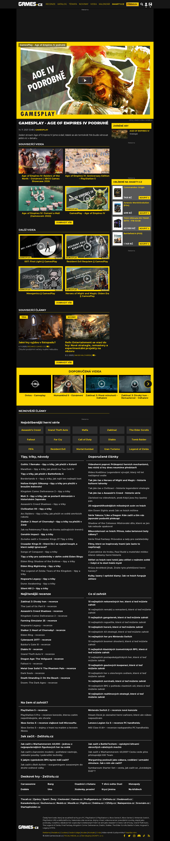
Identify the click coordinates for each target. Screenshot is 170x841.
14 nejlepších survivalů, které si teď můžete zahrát (117, 681)
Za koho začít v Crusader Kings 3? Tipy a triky (47, 539)
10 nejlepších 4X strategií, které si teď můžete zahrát (118, 632)
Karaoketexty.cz (30, 803)
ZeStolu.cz (109, 799)
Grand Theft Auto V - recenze (38, 654)
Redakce (55, 833)
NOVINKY (83, 4)
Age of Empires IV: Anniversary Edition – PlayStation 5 (87, 177)
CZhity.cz (110, 803)
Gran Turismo (112, 449)
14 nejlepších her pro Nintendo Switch (110, 636)
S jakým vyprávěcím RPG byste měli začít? (45, 760)
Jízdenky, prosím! (85, 789)
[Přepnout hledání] (142, 4)
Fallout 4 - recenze (31, 663)
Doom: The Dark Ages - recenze (39, 682)
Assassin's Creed (31, 430)
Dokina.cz (98, 803)
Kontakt (91, 833)
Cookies (64, 833)
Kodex (84, 833)
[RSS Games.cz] (149, 836)
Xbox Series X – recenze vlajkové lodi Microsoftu (48, 723)
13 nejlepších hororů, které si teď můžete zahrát (115, 627)
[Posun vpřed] (148, 384)
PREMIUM (132, 4)
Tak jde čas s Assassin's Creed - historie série (114, 493)
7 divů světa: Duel (112, 784)
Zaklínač (112, 430)
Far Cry (58, 439)
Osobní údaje (74, 833)
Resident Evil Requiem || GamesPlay (87, 261)
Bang (51, 784)
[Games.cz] (30, 4)
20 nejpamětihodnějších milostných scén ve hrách (117, 505)
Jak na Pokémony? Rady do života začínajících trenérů (52, 529)
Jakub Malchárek (83, 355)
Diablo (112, 439)
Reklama (46, 833)
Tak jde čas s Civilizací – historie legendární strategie (118, 488)
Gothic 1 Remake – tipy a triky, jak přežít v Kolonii (49, 464)
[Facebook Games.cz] (124, 836)
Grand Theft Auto (58, 430)
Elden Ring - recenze (33, 635)
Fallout (31, 439)
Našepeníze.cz (126, 803)
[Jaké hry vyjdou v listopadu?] (41, 326)
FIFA (31, 449)
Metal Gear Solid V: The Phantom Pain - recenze (48, 668)
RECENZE (50, 4)
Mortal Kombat (85, 449)
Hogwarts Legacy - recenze (36, 625)
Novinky (72, 317)
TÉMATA (73, 4)
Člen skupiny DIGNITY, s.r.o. (92, 836)
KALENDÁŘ (104, 4)
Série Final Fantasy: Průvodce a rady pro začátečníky (118, 539)
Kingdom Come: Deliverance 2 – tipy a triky (45, 491)
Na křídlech (135, 789)
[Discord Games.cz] (139, 836)
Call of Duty (85, 439)
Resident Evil (58, 449)
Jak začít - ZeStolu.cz (37, 736)
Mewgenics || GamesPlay (41, 293)
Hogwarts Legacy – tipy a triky (38, 579)
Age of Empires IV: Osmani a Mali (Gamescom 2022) (41, 214)
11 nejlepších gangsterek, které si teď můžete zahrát (118, 617)
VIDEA (93, 4)
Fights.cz (85, 803)
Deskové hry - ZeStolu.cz (40, 776)
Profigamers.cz (92, 799)
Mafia (85, 430)
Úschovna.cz (48, 803)
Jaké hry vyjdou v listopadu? (37, 342)
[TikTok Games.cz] (144, 836)
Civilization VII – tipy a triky (36, 509)
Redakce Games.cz (36, 347)
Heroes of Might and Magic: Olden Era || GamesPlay (87, 295)
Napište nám (131, 833)
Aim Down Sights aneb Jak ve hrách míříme (113, 510)
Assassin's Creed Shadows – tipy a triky (43, 504)
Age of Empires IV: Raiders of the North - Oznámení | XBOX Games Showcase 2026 (41, 179)
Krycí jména (108, 789)
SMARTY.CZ (118, 4)
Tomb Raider (139, 439)
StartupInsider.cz (30, 807)
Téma (23, 317)
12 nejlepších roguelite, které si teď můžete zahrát (117, 622)
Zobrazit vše (64, 222)
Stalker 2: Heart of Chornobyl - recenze (43, 630)
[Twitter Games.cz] (129, 836)
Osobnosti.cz (124, 799)
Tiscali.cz (26, 799)
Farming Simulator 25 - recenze (39, 620)
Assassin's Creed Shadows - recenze (42, 611)
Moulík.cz (73, 803)
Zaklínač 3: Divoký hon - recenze (39, 601)
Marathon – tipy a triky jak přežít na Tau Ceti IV (47, 469)
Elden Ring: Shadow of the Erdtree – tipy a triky (48, 561)
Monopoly (134, 784)
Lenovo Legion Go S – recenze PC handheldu (114, 723)
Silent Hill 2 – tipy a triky (34, 588)
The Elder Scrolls (139, 430)
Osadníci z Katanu (85, 784)
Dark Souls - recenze (33, 673)
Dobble (25, 789)
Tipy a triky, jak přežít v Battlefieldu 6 (42, 474)
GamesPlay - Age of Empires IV (87, 213)
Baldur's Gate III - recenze (35, 644)
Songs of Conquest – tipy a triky (39, 552)
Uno (50, 789)
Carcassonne (28, 784)
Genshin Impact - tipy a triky (37, 534)
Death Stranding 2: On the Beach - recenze (45, 678)
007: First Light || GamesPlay (40, 261)
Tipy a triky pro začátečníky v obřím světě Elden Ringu (52, 556)
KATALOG (62, 4)
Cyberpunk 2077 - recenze (36, 640)
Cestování (63, 799)
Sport (46, 799)
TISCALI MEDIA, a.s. (72, 836)
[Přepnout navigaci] (146, 4)
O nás (98, 833)
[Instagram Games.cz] (134, 836)
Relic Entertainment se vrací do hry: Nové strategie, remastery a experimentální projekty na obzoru (86, 347)
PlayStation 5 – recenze (34, 710)
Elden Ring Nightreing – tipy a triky (41, 566)
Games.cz (76, 799)
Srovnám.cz (142, 803)
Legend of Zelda (139, 449)
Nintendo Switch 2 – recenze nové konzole (112, 710)
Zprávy (37, 799)
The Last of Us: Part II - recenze (39, 606)
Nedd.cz (61, 803)
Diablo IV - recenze (32, 649)
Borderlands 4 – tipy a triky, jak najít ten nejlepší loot (51, 478)
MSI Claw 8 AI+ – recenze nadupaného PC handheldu (118, 727)
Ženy (53, 799)
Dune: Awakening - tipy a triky (38, 583)
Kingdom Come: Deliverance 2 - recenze (44, 616)
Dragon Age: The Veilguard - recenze (42, 659)
